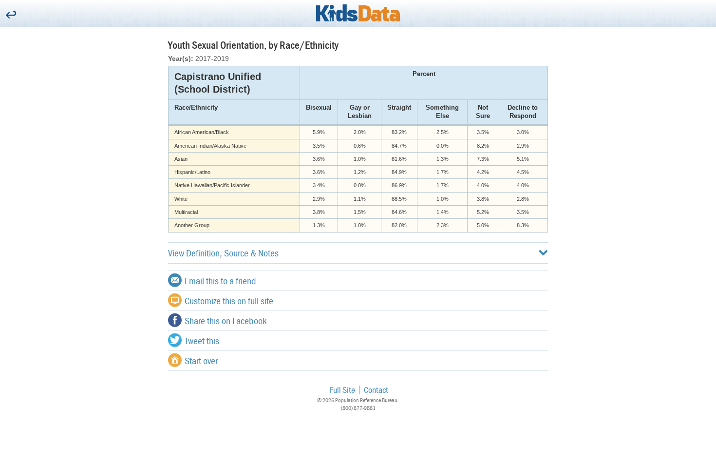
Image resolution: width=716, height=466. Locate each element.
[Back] (11, 15)
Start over (201, 360)
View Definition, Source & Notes (223, 253)
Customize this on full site (229, 300)
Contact (376, 389)
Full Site (342, 389)
